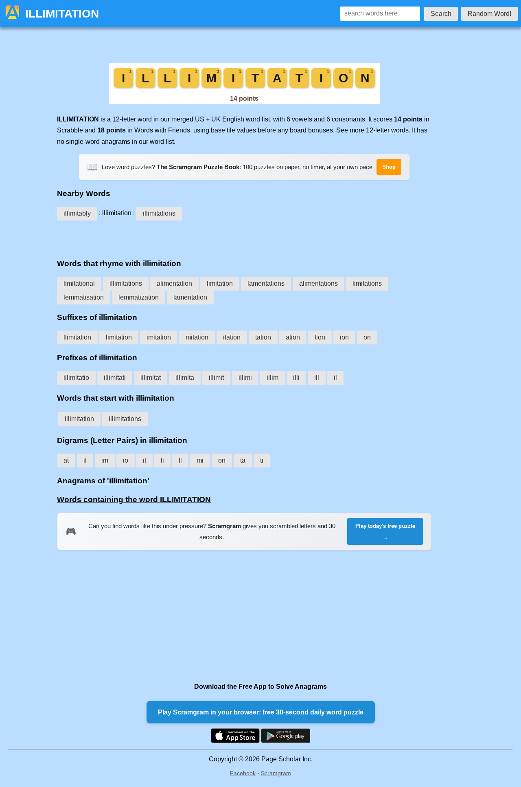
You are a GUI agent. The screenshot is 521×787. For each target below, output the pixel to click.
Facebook (243, 773)
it (144, 460)
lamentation (190, 297)
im (104, 460)
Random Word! (489, 13)
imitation (159, 337)
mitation (197, 337)
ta (242, 460)
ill (316, 377)
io (125, 460)
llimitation (77, 337)
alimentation (174, 283)
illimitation (79, 418)
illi (296, 377)
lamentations (266, 283)
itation (232, 337)
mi (200, 460)
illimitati (115, 377)
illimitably (77, 213)
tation (263, 337)
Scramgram (276, 773)
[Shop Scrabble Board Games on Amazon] (244, 101)
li (162, 460)
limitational (79, 283)
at (66, 460)
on (367, 337)
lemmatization (138, 297)
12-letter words (387, 130)
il (335, 377)
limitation (220, 283)
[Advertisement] (244, 237)
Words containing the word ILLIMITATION (134, 499)
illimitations (159, 213)
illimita (184, 377)
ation (293, 337)
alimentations (318, 283)
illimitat (150, 377)
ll (180, 460)
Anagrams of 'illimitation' (103, 480)
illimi (245, 377)
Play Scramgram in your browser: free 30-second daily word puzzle (260, 712)
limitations (367, 283)
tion (320, 337)
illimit (216, 377)
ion (344, 337)
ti (261, 460)
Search (441, 13)
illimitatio (76, 377)
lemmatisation (83, 297)
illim (272, 377)
